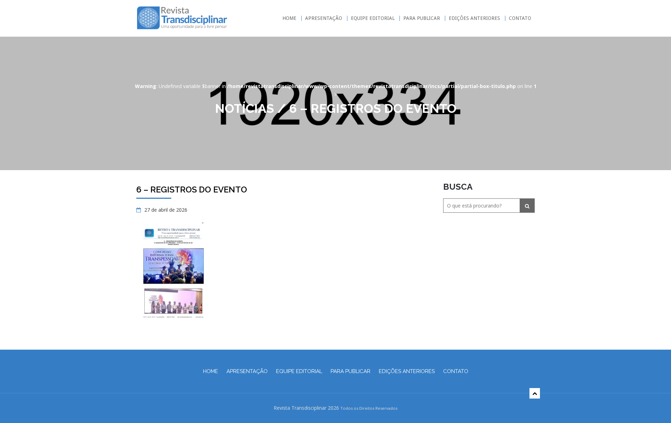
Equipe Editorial (373, 18)
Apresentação (323, 18)
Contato (520, 18)
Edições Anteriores (474, 18)
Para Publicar (421, 18)
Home (289, 18)
